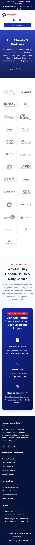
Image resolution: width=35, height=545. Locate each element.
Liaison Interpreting (8, 498)
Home (11, 69)
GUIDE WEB (23, 541)
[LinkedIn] (20, 9)
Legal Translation (7, 466)
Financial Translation (8, 463)
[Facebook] (14, 9)
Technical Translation (8, 459)
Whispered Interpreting (9, 491)
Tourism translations (8, 470)
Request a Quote (17, 25)
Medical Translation (8, 474)
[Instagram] (17, 9)
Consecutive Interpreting (9, 494)
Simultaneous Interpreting (10, 487)
